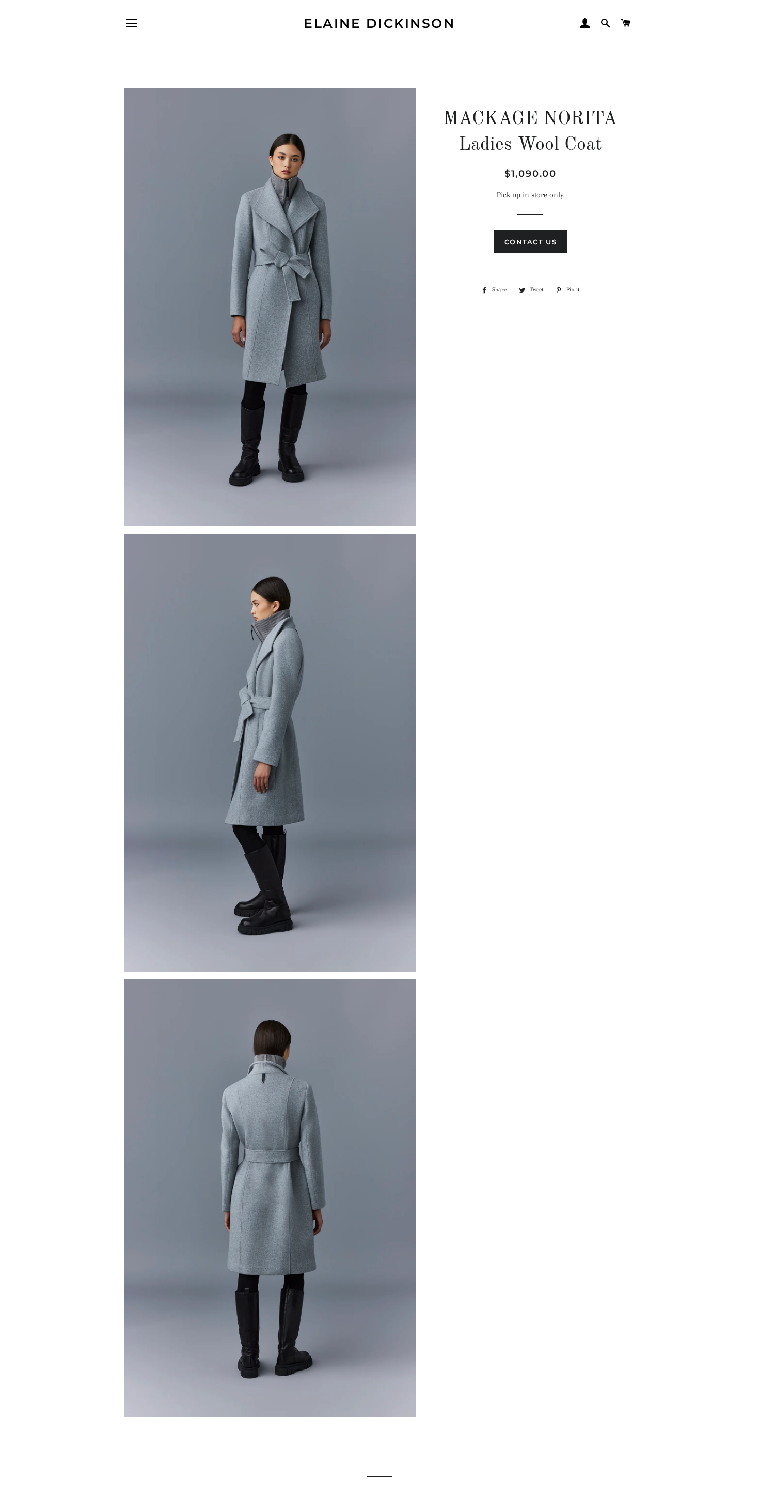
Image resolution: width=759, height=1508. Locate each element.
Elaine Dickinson (379, 23)
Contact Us (530, 242)
